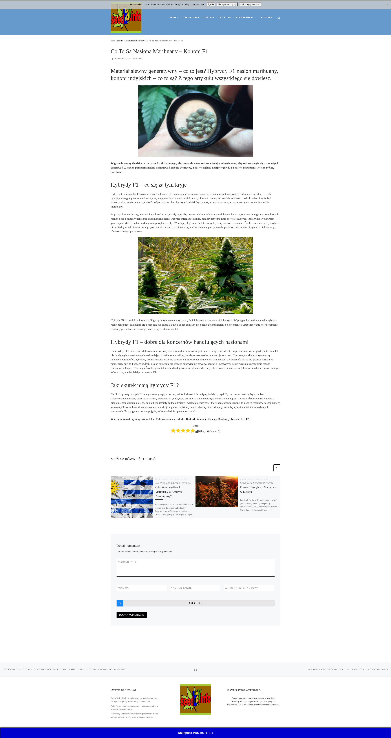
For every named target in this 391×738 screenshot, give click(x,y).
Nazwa (123, 588)
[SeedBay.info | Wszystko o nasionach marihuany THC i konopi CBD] (126, 17)
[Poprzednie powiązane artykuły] (269, 467)
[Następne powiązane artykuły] (276, 467)
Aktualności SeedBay (134, 40)
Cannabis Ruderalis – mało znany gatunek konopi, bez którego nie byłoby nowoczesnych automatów (134, 700)
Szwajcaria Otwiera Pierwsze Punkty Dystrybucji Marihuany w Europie (258, 487)
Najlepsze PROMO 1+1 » (195, 732)
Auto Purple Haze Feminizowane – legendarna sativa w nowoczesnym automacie (135, 707)
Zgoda (211, 4)
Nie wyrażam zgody (227, 4)
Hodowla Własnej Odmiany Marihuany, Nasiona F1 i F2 (217, 419)
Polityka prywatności (250, 4)
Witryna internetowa (242, 588)
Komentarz (127, 562)
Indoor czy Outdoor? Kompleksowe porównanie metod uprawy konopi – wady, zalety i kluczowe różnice (134, 715)
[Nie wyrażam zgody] (387, 4)
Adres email (181, 588)
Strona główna (117, 40)
